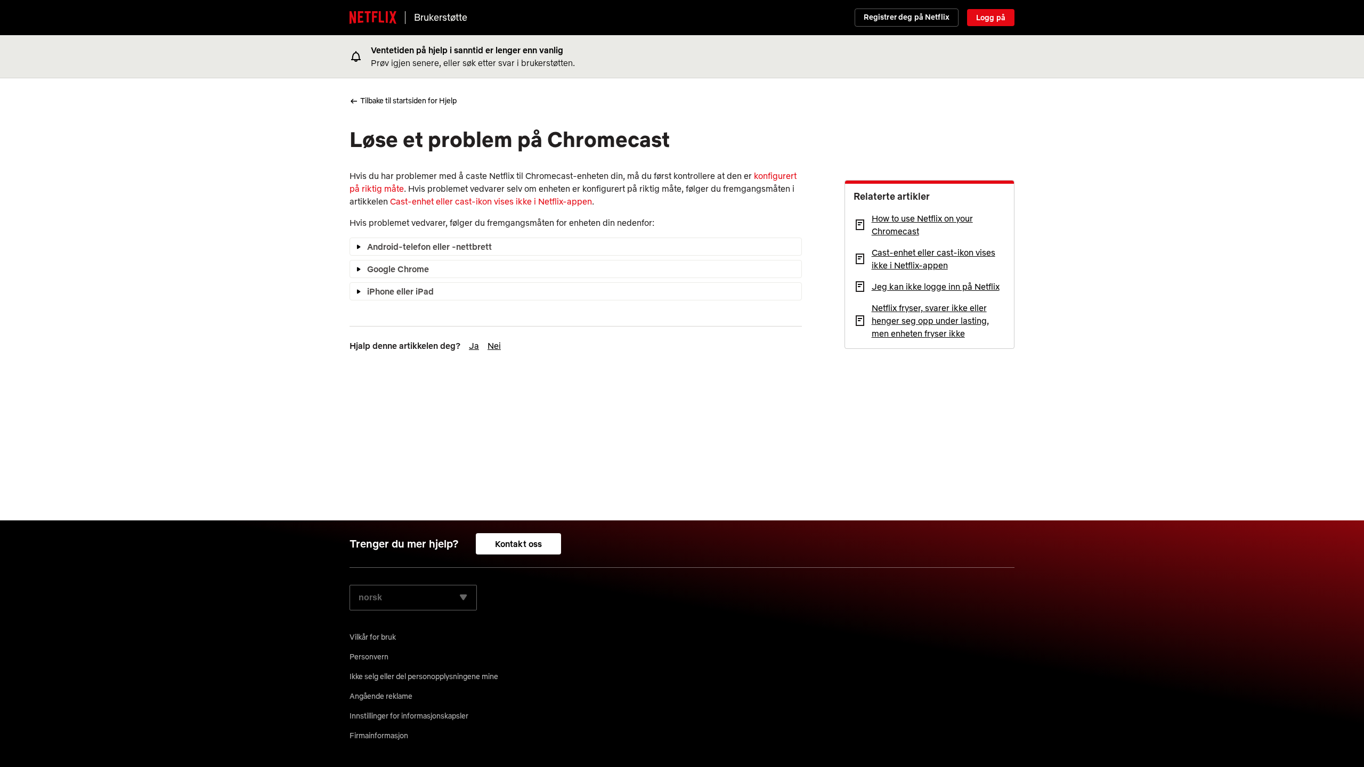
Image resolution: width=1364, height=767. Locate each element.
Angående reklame (381, 696)
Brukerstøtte (440, 17)
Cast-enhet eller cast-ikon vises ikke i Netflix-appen (491, 201)
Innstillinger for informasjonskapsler (409, 716)
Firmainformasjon (379, 735)
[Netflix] (373, 17)
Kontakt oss (518, 543)
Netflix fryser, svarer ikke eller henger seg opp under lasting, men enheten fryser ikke (930, 321)
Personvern (369, 657)
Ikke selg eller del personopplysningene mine (424, 676)
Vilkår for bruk (373, 637)
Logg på (990, 17)
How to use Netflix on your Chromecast (922, 224)
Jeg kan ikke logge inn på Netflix (936, 286)
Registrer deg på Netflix (906, 17)
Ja (474, 345)
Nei (494, 345)
